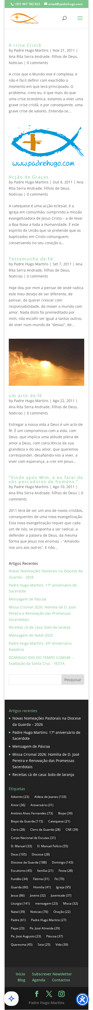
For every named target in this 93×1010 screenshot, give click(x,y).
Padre (18, 920)
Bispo (65, 813)
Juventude (61, 895)
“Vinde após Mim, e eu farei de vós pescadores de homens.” (46, 479)
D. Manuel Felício (52, 846)
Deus (19, 854)
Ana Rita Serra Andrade (29, 56)
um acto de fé (25, 395)
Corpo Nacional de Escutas (33, 838)
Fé (59, 879)
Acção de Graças (29, 177)
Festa (66, 870)
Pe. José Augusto (26, 936)
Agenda (38, 979)
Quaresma (22, 944)
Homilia (42, 887)
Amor (18, 805)
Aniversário (41, 805)
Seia (44, 944)
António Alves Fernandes (32, 813)
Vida (62, 944)
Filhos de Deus (64, 56)
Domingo (62, 862)
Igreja (63, 887)
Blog (21, 979)
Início (20, 974)
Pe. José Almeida (45, 928)
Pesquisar (72, 679)
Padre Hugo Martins (31, 50)
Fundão (19, 879)
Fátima (41, 879)
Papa (18, 928)
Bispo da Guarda (27, 821)
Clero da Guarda (45, 829)
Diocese (41, 854)
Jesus (18, 895)
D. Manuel (21, 846)
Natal (18, 911)
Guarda (19, 887)
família (45, 870)
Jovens (38, 895)
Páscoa (54, 936)
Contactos (61, 979)
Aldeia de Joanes (50, 797)
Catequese (59, 821)
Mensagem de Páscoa (27, 599)
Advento (20, 797)
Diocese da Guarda (29, 862)
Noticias (16, 62)
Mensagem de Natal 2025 (31, 635)
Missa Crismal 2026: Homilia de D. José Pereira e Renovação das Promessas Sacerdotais (42, 613)
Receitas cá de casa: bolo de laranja (40, 627)
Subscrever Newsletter (52, 974)
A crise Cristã (25, 45)
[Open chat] (11, 998)
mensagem (46, 903)
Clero (18, 829)
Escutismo (21, 870)
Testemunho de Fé (31, 259)
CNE (72, 829)
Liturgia (20, 903)
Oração (62, 911)
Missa (70, 903)
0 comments (37, 62)
